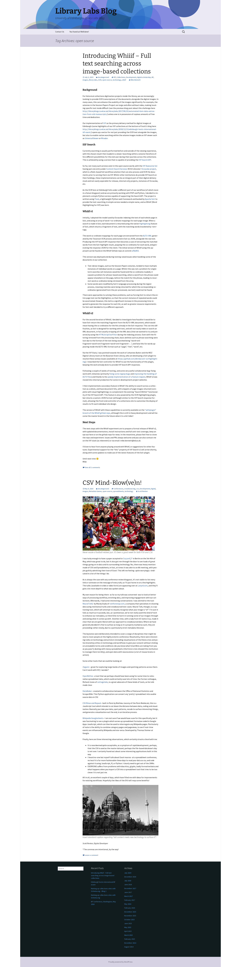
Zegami (86, 667)
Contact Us (59, 32)
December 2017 (130, 888)
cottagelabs (102, 682)
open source (107, 80)
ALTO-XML (147, 235)
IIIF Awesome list (150, 166)
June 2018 (128, 884)
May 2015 (127, 927)
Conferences (118, 489)
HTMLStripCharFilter (108, 334)
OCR (99, 80)
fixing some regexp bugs (119, 374)
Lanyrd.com (143, 585)
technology (117, 80)
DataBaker (87, 691)
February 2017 (129, 900)
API (114, 77)
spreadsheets (118, 491)
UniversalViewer (92, 138)
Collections (121, 77)
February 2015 (129, 939)
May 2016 (127, 904)
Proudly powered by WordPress (120, 962)
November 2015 (130, 916)
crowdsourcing (129, 489)
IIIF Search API (145, 160)
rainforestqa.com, (117, 603)
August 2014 (128, 947)
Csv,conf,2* (127, 558)
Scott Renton (143, 491)
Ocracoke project (148, 169)
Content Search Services (116, 169)
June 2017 (128, 892)
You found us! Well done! (79, 32)
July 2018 (127, 880)
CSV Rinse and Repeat (92, 703)
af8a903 (135, 250)
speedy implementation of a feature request (126, 377)
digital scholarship (144, 77)
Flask (97, 199)
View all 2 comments (92, 467)
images (85, 80)
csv (137, 489)
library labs (93, 80)
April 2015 (128, 931)
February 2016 (129, 908)
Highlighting (144, 223)
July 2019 (127, 873)
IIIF (153, 77)
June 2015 (128, 923)
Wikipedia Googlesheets (93, 718)
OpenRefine (88, 676)
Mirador (104, 138)
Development (131, 77)
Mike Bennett (135, 80)
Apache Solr (150, 199)
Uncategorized (103, 77)
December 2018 (130, 877)
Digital (153, 489)
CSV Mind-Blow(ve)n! (112, 482)
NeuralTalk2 (88, 603)
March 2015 (128, 935)
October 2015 (129, 919)
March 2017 (128, 896)
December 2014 (130, 943)
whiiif (124, 80)
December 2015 (130, 912)
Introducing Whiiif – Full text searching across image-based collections (117, 63)
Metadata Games (95, 491)
